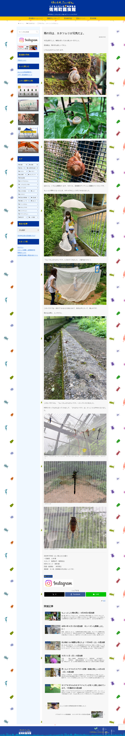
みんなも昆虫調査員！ (25, 72)
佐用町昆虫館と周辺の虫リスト (28, 255)
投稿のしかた (22, 252)
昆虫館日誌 (49, 576)
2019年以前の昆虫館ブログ (26, 235)
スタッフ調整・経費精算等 (26, 250)
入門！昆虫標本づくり (25, 75)
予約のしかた (22, 60)
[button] (37, 32)
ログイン (20, 247)
